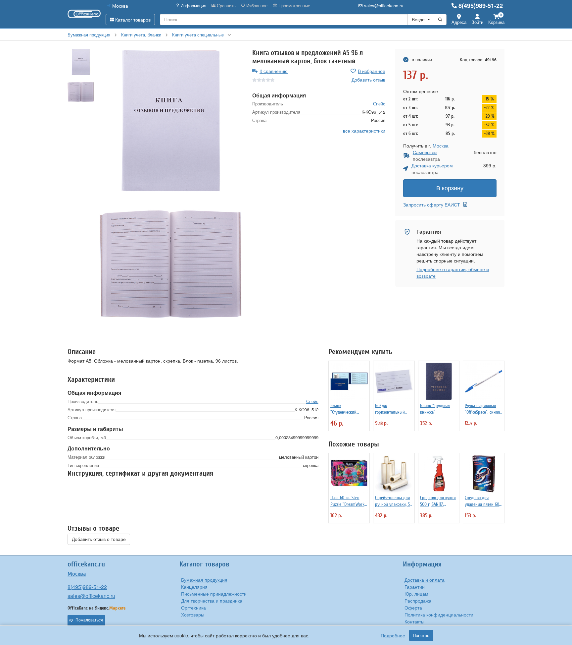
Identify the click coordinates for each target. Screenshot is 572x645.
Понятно (421, 635)
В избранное (371, 71)
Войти (477, 22)
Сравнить (225, 6)
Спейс (379, 103)
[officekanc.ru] (84, 14)
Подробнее (393, 635)
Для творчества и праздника (211, 600)
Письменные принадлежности (214, 593)
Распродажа (418, 600)
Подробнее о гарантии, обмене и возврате (452, 272)
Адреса (459, 22)
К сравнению (274, 71)
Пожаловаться (89, 620)
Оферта (413, 607)
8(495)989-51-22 (480, 5)
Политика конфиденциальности (439, 614)
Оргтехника (193, 607)
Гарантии (415, 586)
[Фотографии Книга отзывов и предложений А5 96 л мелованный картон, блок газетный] (170, 120)
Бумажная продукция (204, 579)
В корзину (449, 188)
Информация (192, 6)
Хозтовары (192, 614)
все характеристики (364, 130)
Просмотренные (293, 6)
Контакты (414, 621)
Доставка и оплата (425, 579)
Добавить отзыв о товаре (99, 539)
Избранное (256, 6)
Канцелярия (194, 586)
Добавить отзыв (368, 79)
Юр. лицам (416, 593)
